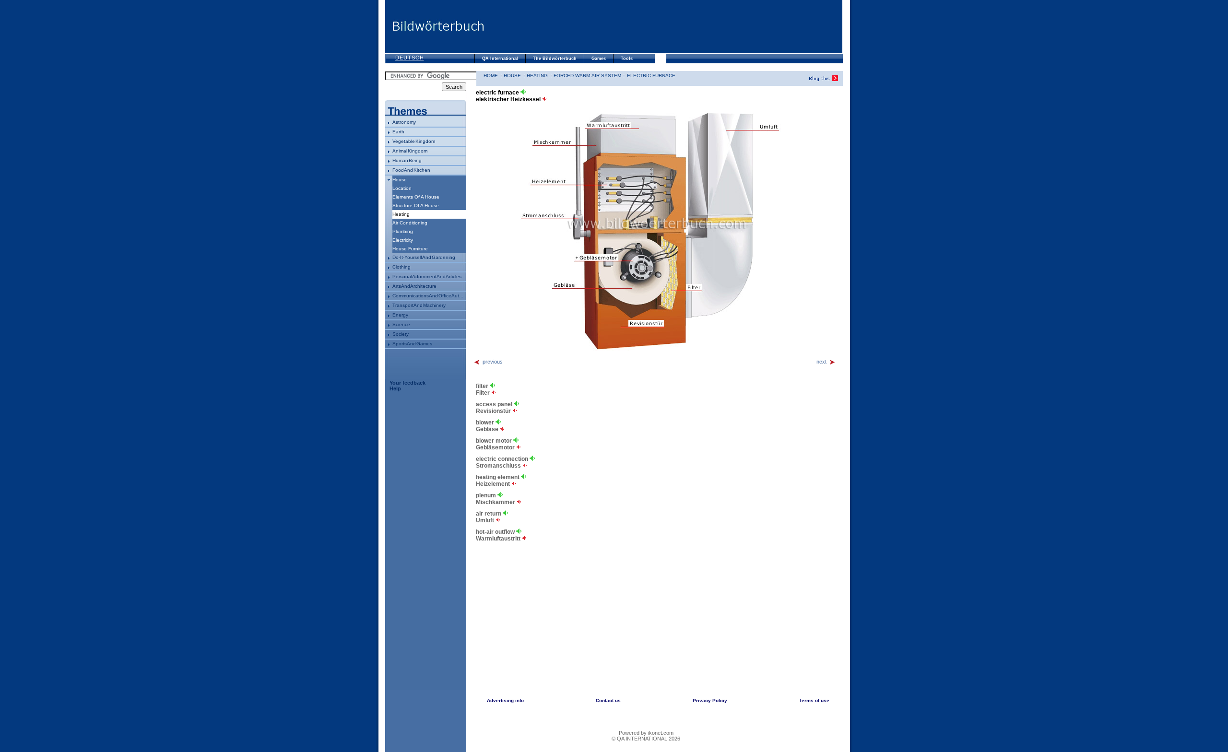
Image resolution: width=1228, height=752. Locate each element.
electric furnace (651, 75)
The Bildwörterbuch (555, 58)
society (400, 334)
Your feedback (407, 383)
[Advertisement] (663, 26)
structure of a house (415, 205)
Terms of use (814, 700)
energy (400, 314)
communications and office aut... (427, 295)
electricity (402, 240)
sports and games (412, 343)
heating (537, 75)
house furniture (410, 248)
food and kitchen (411, 170)
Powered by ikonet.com (646, 733)
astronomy (404, 122)
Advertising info (505, 700)
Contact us (608, 700)
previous (493, 361)
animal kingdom (409, 150)
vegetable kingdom (413, 141)
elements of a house (415, 197)
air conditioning (409, 222)
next (821, 361)
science (401, 324)
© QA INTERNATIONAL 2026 (646, 738)
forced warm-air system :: (590, 75)
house (399, 179)
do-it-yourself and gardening (423, 257)
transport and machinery (419, 305)
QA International (500, 58)
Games (598, 58)
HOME (491, 75)
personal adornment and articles (426, 276)
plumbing (402, 231)
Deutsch (409, 57)
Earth (398, 131)
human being (407, 160)
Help (395, 388)
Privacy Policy (710, 700)
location (402, 188)
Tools (627, 58)
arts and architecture (414, 286)
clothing (401, 267)
